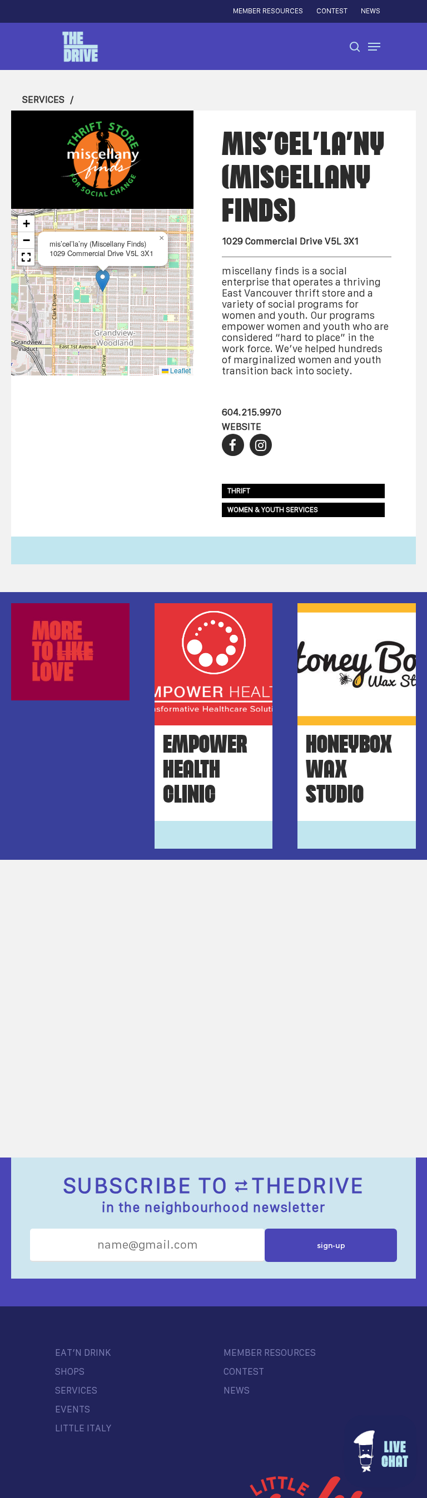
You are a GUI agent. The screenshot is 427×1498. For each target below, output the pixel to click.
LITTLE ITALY (83, 1428)
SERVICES (43, 99)
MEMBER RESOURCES (270, 1352)
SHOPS (70, 1371)
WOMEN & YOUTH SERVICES (272, 509)
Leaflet (179, 370)
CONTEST (244, 1371)
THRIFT (238, 491)
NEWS (237, 1390)
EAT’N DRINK (83, 1352)
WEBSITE (241, 427)
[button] (103, 280)
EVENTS (72, 1409)
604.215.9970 (251, 412)
